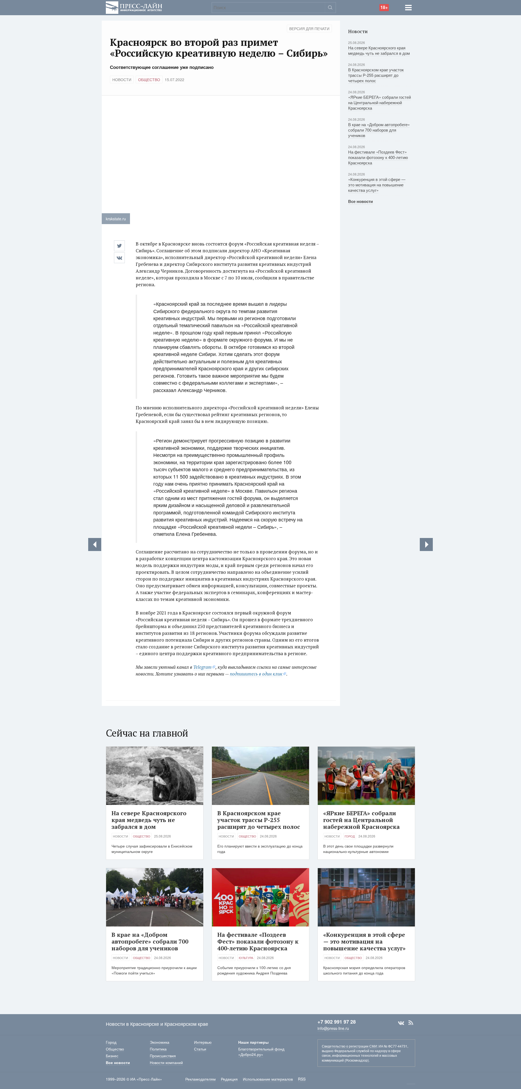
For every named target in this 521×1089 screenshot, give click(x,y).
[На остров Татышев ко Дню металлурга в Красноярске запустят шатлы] (426, 544)
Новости (121, 79)
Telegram (202, 667)
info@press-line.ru (333, 1028)
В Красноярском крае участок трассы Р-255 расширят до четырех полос (376, 75)
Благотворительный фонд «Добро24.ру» (261, 1051)
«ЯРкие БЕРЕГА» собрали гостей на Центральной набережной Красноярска (379, 102)
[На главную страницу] (134, 6)
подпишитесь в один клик (256, 674)
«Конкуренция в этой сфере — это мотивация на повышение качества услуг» (376, 184)
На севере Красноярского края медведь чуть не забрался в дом (379, 50)
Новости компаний (166, 1062)
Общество (149, 79)
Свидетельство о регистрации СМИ (349, 1046)
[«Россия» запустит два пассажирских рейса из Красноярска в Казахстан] (94, 544)
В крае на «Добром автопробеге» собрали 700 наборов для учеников (379, 130)
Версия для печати (309, 28)
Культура (246, 958)
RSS (410, 1022)
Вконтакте (401, 1022)
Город (350, 836)
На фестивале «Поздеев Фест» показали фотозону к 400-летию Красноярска (378, 157)
